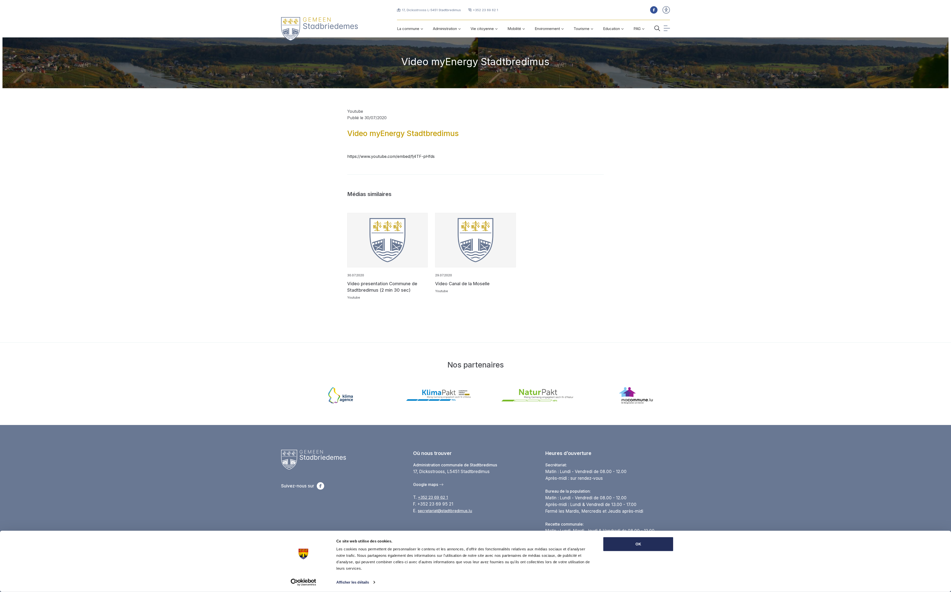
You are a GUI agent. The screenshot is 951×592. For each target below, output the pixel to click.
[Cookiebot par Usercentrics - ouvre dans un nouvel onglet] (303, 582)
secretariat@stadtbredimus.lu (445, 510)
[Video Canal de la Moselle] (475, 240)
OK (638, 544)
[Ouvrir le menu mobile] (667, 29)
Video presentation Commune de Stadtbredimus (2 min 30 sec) (382, 287)
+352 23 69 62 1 (433, 497)
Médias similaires (369, 194)
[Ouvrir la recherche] (657, 29)
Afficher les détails (352, 582)
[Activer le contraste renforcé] (666, 10)
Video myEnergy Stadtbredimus (475, 62)
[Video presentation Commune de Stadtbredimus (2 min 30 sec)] (387, 240)
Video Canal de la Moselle (462, 283)
